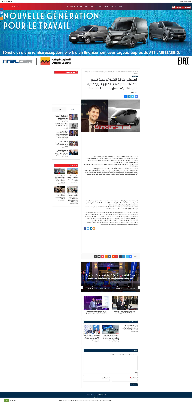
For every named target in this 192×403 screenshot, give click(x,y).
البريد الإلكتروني (134, 377)
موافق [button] (6, 400)
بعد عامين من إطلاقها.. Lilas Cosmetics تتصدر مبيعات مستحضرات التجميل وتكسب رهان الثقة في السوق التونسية (110, 278)
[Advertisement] (111, 145)
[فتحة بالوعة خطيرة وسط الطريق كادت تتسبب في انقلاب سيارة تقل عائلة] (59, 189)
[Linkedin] (91, 228)
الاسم (136, 372)
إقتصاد (106, 6)
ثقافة (100, 6)
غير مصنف (130, 71)
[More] (93, 228)
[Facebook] (85, 228)
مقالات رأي (79, 6)
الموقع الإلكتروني (106, 377)
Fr (67, 6)
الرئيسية (120, 6)
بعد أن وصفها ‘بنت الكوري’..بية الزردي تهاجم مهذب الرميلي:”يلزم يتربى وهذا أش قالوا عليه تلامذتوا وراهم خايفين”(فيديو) (62, 134)
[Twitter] (88, 228)
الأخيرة (59, 109)
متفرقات (86, 6)
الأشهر (72, 109)
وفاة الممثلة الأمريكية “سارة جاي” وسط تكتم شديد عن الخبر (61, 125)
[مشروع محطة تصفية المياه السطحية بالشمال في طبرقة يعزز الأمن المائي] (72, 171)
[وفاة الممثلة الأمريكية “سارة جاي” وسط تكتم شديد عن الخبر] (73, 126)
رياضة (96, 6)
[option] (110, 277)
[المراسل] (181, 6)
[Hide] (0, 21)
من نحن (73, 6)
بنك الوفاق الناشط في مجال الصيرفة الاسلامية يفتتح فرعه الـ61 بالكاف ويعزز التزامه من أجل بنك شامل (60, 179)
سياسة (111, 6)
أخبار (115, 6)
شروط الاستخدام (80, 400)
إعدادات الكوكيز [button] (13, 400)
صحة (92, 6)
